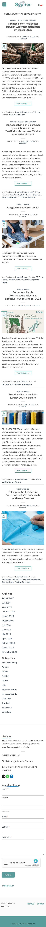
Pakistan (12, 115)
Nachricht (7, 837)
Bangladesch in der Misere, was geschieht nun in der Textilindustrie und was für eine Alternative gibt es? (23, 129)
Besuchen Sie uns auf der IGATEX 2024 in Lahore (23, 396)
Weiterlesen (23, 103)
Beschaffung (32, 195)
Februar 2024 (8, 643)
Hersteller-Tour (7, 384)
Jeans (24, 579)
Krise (40, 195)
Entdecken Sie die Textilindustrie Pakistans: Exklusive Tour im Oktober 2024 (23, 295)
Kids (4, 685)
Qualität (37, 579)
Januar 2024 (8, 647)
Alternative (13, 195)
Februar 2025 (8, 611)
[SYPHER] (23, 4)
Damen (5, 667)
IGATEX (11, 482)
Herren (5, 680)
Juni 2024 (6, 629)
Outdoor (6, 703)
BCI (37, 277)
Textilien (5, 282)
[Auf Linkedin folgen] (11, 776)
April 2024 (7, 638)
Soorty (30, 280)
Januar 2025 (8, 616)
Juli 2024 (6, 625)
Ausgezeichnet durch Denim (23, 207)
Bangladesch (22, 195)
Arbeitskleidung (9, 662)
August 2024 (8, 620)
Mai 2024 (6, 634)
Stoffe (36, 280)
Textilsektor (20, 115)
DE (39, 5)
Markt (18, 280)
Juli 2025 (6, 602)
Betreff (5, 827)
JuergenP (23, 39)
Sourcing (20, 197)
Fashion (5, 676)
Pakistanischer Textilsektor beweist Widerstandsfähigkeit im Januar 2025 (23, 27)
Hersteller (11, 280)
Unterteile (6, 712)
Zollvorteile (26, 582)
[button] (4, 4)
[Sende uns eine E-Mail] (3, 776)
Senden (8, 875)
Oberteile (6, 698)
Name (5, 789)
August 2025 (8, 598)
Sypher (12, 582)
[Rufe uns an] (7, 776)
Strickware (7, 707)
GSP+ (19, 579)
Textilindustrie (29, 197)
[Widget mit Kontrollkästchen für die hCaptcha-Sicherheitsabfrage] (21, 862)
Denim (14, 579)
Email (5, 816)
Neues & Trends (16, 20)
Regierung (12, 197)
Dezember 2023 (9, 652)
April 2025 (7, 607)
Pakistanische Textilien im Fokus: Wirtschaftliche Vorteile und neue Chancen (23, 495)
